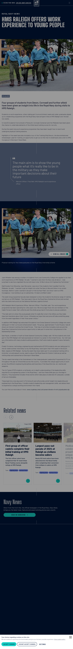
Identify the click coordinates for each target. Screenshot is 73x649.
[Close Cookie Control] (70, 637)
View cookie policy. (59, 639)
